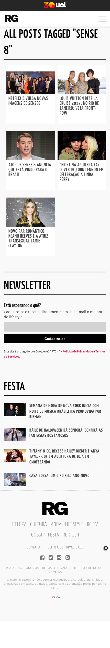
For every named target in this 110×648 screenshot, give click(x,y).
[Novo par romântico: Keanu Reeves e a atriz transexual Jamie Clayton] (30, 225)
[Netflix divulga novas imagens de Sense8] (30, 92)
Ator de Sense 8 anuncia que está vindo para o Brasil (29, 170)
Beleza (19, 524)
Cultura (38, 524)
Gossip (38, 534)
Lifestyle (74, 524)
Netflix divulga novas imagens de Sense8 (28, 101)
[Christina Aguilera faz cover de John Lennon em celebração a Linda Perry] (82, 158)
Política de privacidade (64, 547)
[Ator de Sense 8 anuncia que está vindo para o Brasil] (30, 158)
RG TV (92, 524)
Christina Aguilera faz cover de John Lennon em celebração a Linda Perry (82, 172)
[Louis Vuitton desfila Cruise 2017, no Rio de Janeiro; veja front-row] (82, 92)
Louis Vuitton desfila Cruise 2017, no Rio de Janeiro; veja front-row (79, 106)
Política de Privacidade (77, 351)
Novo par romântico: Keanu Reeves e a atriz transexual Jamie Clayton (28, 238)
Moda (56, 524)
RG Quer (71, 534)
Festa (53, 534)
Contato (33, 547)
